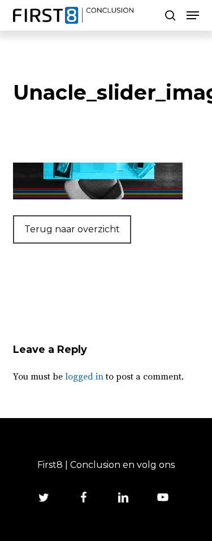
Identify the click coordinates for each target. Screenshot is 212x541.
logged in (84, 376)
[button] (193, 15)
